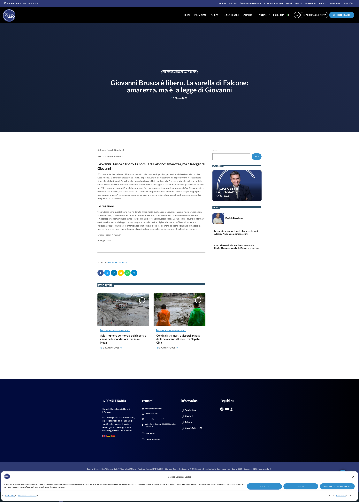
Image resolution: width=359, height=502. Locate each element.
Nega (301, 486)
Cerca (214, 151)
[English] (103, 436)
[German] (108, 436)
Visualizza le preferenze (337, 486)
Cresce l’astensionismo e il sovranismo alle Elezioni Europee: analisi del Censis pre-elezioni (236, 246)
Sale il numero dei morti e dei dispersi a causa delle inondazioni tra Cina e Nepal (123, 339)
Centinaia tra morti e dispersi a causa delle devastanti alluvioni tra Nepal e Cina (178, 339)
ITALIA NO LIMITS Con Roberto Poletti (228, 190)
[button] (353, 476)
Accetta (264, 486)
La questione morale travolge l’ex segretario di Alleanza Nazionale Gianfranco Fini (236, 232)
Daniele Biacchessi (117, 262)
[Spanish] (113, 436)
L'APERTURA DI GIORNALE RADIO (179, 72)
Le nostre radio (341, 15)
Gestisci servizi (341, 496)
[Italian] (289, 15)
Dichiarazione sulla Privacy (27, 496)
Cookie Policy (10, 496)
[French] (106, 436)
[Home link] (9, 15)
